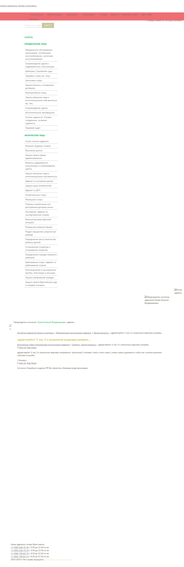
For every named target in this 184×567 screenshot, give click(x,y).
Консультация (89, 15)
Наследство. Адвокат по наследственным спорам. (37, 213)
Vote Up (22, 347)
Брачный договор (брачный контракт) (38, 221)
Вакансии (115, 15)
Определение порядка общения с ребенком (41, 256)
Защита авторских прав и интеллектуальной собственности (41, 175)
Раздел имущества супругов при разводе (40, 233)
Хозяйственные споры (35, 195)
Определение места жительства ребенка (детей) (40, 240)
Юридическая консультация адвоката (73, 333)
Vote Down (32, 347)
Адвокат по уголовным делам (39, 181)
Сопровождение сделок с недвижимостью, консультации (39, 65)
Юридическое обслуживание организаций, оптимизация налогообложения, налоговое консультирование (39, 54)
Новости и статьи (129, 15)
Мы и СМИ (146, 15)
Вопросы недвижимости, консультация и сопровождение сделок (40, 166)
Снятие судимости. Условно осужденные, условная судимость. (38, 120)
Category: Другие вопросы (84, 345)
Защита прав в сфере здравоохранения (35, 156)
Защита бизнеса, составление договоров (39, 86)
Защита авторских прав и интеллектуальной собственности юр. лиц (41, 100)
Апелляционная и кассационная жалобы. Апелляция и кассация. (40, 271)
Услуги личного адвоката (37, 141)
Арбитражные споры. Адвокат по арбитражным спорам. (40, 263)
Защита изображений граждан (39, 277)
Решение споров (54, 15)
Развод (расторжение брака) (38, 227)
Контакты (34, 19)
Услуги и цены (36, 15)
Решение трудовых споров (37, 146)
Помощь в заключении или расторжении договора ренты (39, 205)
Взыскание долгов (33, 150)
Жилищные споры (34, 199)
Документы (72, 15)
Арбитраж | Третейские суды (38, 71)
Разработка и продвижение (60, 559)
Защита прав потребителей (38, 186)
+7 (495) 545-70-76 (20, 547)
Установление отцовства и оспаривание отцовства (37, 248)
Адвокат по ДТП (32, 190)
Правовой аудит (32, 128)
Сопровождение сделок (36, 108)
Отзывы (103, 15)
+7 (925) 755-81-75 (20, 556)
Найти (48, 25)
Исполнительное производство (39, 112)
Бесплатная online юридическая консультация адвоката (43, 345)
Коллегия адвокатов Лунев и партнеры (35, 333)
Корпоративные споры (36, 93)
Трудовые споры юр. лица (37, 76)
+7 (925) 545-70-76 (20, 550)
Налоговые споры (33, 80)
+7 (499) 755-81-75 (155, 20)
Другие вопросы (101, 333)
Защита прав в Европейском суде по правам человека (41, 283)
